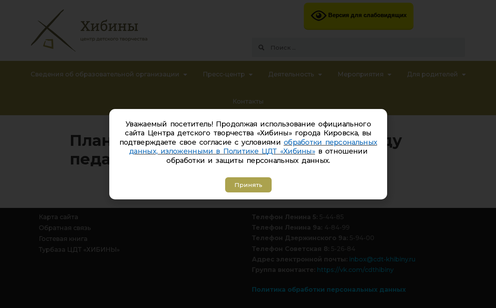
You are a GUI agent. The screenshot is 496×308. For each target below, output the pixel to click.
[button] (248, 184)
